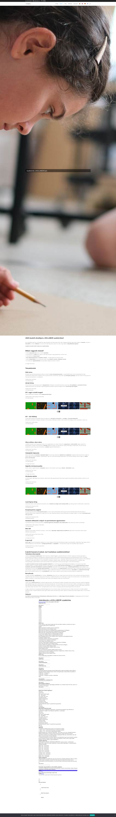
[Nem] (114, 815)
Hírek (61, 3)
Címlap (56, 3)
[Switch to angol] (82, 4)
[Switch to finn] (87, 4)
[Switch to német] (85, 4)
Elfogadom (92, 815)
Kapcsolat (76, 3)
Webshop (70, 3)
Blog (66, 3)
